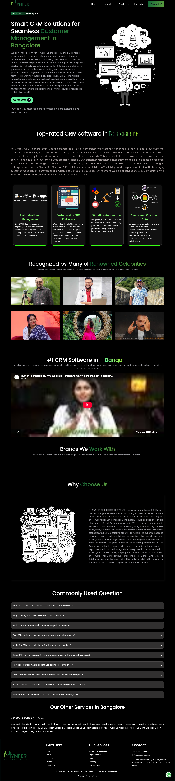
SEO (91, 758)
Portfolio (138, 4)
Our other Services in (22, 717)
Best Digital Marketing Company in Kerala (32, 724)
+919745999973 (142, 752)
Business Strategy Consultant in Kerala (41, 727)
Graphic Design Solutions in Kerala (81, 727)
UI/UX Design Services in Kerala (37, 731)
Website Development (98, 751)
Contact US (156, 4)
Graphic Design (95, 765)
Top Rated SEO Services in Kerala (72, 724)
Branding (92, 762)
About (108, 4)
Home (94, 4)
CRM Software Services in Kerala (117, 727)
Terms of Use (92, 776)
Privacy (80, 776)
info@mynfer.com (142, 756)
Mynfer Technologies (82, 771)
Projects (49, 762)
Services (49, 758)
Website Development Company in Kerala (113, 724)
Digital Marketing (96, 755)
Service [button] (122, 4)
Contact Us (19, 99)
